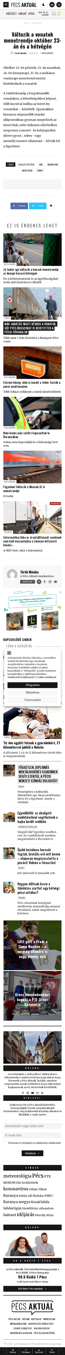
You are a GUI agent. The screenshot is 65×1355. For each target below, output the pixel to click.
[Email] (39, 581)
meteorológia (17, 1176)
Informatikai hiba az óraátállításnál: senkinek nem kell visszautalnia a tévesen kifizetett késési (32, 541)
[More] (51, 206)
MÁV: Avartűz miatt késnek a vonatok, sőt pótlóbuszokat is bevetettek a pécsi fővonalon (30, 328)
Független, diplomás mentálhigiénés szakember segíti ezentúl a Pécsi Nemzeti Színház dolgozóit (38, 774)
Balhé (23, 14)
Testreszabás (32, 700)
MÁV (41, 164)
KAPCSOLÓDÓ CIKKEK (17, 639)
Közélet (12, 14)
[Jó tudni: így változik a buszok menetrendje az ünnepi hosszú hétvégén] (32, 249)
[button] (9, 653)
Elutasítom (32, 692)
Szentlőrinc (30, 1208)
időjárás (25, 1214)
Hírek (7, 318)
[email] (37, 1093)
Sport (21, 868)
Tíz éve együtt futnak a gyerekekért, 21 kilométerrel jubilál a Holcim (31, 745)
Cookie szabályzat (46, 677)
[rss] (42, 1093)
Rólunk (32, 1068)
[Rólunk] (32, 1047)
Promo (21, 897)
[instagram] (27, 1093)
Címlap (26, 23)
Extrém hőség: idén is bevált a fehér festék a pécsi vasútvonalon (31, 384)
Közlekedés (37, 23)
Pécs (38, 1175)
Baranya (10, 1195)
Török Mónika (29, 571)
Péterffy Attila (44, 1215)
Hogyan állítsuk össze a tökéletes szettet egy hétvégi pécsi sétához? (39, 888)
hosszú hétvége (26, 164)
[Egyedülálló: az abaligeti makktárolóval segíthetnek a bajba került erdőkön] (9, 816)
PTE (47, 1176)
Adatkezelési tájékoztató (21, 677)
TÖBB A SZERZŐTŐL (19, 646)
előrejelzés (46, 1208)
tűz (18, 1183)
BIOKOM (9, 1183)
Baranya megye (16, 1202)
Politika (35, 14)
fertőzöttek (30, 1183)
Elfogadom (33, 685)
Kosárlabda (40, 1202)
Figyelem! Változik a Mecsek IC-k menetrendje (24, 489)
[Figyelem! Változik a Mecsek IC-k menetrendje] (32, 467)
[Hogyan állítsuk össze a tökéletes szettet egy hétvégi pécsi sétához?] (9, 887)
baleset (9, 1215)
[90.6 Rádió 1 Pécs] (32, 1255)
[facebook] (22, 1093)
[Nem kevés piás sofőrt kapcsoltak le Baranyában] (32, 413)
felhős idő (25, 1195)
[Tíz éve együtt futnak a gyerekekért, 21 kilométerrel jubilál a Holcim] (32, 722)
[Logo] (23, 4)
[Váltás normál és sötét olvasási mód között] (44, 5)
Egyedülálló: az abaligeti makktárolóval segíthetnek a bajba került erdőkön (38, 817)
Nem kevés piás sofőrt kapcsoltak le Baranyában (26, 435)
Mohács (38, 1196)
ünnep (40, 170)
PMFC (48, 1196)
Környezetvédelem (27, 826)
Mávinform (53, 164)
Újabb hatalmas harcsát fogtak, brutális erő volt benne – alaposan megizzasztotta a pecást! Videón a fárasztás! (39, 856)
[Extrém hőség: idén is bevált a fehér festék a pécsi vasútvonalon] (32, 362)
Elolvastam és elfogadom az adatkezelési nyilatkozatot (34, 1143)
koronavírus (15, 1188)
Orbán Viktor (38, 1189)
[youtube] (32, 1093)
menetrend (27, 170)
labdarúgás (12, 1208)
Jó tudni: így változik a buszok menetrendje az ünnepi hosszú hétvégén (31, 271)
